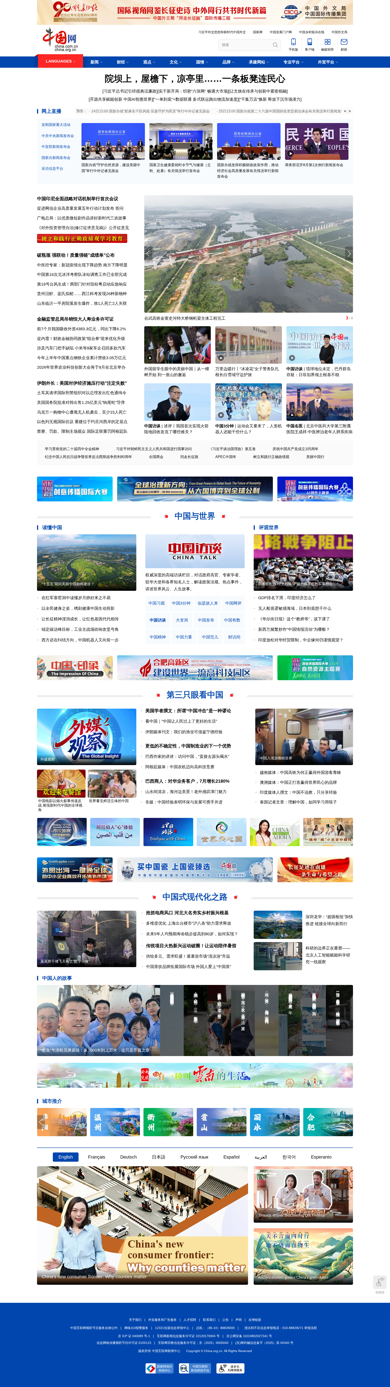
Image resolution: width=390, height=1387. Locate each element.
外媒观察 (47, 759)
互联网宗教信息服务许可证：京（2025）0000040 (193, 1343)
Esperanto (321, 1156)
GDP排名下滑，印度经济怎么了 (287, 598)
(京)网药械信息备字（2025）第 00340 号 (264, 1343)
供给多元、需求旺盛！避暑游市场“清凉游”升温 (188, 956)
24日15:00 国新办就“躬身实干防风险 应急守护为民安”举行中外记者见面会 (150, 111)
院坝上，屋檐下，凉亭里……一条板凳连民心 (195, 79)
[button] (349, 254)
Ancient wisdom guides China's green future (293, 1277)
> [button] (349, 111)
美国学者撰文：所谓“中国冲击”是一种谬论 (188, 710)
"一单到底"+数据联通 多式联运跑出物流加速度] (196, 99)
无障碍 (380, 1292)
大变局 (182, 620)
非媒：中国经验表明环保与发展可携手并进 (184, 802)
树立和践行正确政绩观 (271, 457)
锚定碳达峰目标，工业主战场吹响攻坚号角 (80, 629)
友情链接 (254, 1320)
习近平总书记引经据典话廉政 (130, 91)
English (65, 1156)
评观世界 (269, 527)
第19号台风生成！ (53, 284)
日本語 (158, 1156)
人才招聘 (189, 1320)
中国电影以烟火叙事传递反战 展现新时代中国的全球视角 (60, 805)
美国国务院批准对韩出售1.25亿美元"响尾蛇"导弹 (81, 402)
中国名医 (294, 426)
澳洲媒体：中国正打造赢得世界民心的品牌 (298, 782)
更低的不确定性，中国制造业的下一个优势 (188, 745)
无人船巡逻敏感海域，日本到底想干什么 (294, 608)
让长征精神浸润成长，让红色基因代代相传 (80, 619)
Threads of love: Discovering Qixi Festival (291, 1215)
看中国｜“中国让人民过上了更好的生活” (181, 721)
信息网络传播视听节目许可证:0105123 (124, 1343)
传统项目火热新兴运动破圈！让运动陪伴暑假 (191, 945)
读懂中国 (52, 527)
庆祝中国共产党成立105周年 (295, 449)
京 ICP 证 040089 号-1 (134, 1336)
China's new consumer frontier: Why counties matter (94, 1276)
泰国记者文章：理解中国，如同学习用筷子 (298, 802)
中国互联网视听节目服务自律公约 (94, 1328)
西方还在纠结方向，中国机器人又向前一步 (80, 640)
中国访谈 (294, 369)
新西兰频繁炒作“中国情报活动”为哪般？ (294, 629)
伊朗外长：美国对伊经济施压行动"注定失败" (82, 383)
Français (96, 1156)
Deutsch (128, 1156)
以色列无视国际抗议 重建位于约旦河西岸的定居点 (82, 421)
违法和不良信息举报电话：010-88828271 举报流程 (280, 1328)
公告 (225, 1320)
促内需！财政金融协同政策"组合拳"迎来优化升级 (81, 338)
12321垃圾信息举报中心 (172, 1328)
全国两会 (156, 457)
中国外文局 (339, 32)
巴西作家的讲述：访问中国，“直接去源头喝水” (187, 756)
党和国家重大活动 (56, 125)
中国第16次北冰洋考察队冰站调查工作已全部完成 (82, 274)
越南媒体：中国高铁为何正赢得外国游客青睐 (300, 772)
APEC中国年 (225, 457)
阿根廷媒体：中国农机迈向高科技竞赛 (179, 767)
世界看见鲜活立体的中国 (109, 801)
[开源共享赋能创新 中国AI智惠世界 (120, 99)
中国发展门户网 (281, 32)
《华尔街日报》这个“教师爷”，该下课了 (294, 619)
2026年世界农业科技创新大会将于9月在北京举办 (81, 367)
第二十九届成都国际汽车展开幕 (183, 318)
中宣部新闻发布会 (56, 147)
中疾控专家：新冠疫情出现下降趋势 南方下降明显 (82, 265)
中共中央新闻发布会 (58, 136)
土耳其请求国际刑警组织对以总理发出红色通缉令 (81, 393)
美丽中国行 (315, 457)
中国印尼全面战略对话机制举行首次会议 (77, 198)
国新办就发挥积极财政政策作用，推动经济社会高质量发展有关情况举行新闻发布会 (248, 170)
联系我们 (209, 1320)
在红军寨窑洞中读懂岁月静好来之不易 (76, 598)
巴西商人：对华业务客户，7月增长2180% (187, 781)
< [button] (345, 111)
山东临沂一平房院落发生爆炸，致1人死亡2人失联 (82, 303)
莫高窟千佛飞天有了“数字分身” (65, 961)
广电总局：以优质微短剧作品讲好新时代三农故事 (81, 218)
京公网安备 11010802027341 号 (249, 1336)
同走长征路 (189, 457)
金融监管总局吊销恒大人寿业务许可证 (75, 318)
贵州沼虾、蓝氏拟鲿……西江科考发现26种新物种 (82, 293)
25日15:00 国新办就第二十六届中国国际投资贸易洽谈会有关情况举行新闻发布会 (283, 111)
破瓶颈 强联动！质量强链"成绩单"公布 (76, 255)
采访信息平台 (52, 168)
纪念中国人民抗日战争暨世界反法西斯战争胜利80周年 (88, 457)
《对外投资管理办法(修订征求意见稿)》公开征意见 (83, 228)
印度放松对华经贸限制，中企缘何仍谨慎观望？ (301, 640)
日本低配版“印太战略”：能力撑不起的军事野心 (295, 584)
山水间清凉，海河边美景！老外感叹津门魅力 (186, 791)
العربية (261, 1156)
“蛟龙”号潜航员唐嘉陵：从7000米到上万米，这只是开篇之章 (95, 1050)
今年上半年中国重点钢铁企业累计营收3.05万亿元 (81, 358)
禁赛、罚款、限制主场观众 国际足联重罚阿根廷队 (82, 431)
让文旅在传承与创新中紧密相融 (258, 91)
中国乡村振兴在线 (311, 32)
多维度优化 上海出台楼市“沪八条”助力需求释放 (188, 923)
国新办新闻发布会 (56, 158)
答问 (119, 208)
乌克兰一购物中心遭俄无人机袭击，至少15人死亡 (82, 412)
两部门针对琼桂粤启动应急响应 (98, 284)
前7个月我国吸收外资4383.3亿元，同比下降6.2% (81, 329)
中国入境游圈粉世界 (276, 758)
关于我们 (135, 1320)
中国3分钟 (224, 426)
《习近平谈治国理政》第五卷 (232, 449)
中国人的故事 (57, 978)
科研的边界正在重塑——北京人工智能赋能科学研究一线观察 (328, 955)
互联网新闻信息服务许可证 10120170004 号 (188, 1336)
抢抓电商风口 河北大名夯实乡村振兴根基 (187, 912)
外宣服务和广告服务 (162, 1320)
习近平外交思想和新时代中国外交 (222, 32)
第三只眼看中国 (195, 694)
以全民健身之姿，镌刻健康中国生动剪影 (78, 608)
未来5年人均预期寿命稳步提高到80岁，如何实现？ (192, 934)
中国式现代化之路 (195, 896)
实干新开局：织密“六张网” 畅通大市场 (193, 91)
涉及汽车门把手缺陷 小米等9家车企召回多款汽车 (81, 348)
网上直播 (51, 111)
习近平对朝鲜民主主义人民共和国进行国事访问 (154, 449)
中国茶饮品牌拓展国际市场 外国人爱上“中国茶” (190, 966)
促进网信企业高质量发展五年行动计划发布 (75, 208)
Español (231, 1156)
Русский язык (194, 1156)
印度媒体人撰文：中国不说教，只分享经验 (298, 792)
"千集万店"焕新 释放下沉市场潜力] (271, 99)
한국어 (289, 1156)
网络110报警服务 (136, 1328)
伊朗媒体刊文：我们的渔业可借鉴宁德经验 (184, 732)
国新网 (257, 32)
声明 (238, 1320)
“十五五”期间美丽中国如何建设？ (68, 584)
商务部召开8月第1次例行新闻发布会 (314, 165)
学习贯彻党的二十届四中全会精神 (72, 449)
